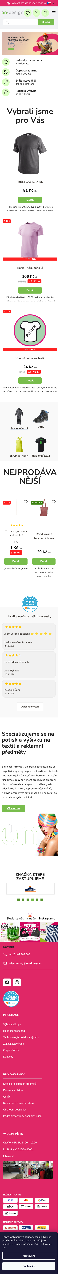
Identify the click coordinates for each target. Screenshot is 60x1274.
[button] (11, 43)
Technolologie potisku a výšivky (21, 1038)
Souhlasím (29, 1266)
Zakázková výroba (13, 1044)
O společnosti (11, 1050)
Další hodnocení (29, 705)
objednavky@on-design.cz (25, 964)
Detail (16, 556)
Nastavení (29, 1256)
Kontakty (8, 1057)
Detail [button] (28, 198)
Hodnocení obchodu (14, 1031)
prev (3, 510)
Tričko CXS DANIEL (28, 180)
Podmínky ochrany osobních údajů (22, 1116)
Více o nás (13, 811)
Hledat (46, 22)
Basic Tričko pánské (29, 264)
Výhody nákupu (12, 1025)
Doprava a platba (13, 1091)
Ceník (6, 1097)
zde (4, 1247)
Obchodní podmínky (14, 1110)
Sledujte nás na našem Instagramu (29, 920)
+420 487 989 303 (20, 3)
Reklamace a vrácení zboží (18, 1103)
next (53, 510)
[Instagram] (16, 983)
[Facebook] (7, 983)
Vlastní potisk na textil (28, 353)
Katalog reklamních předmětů (19, 1084)
